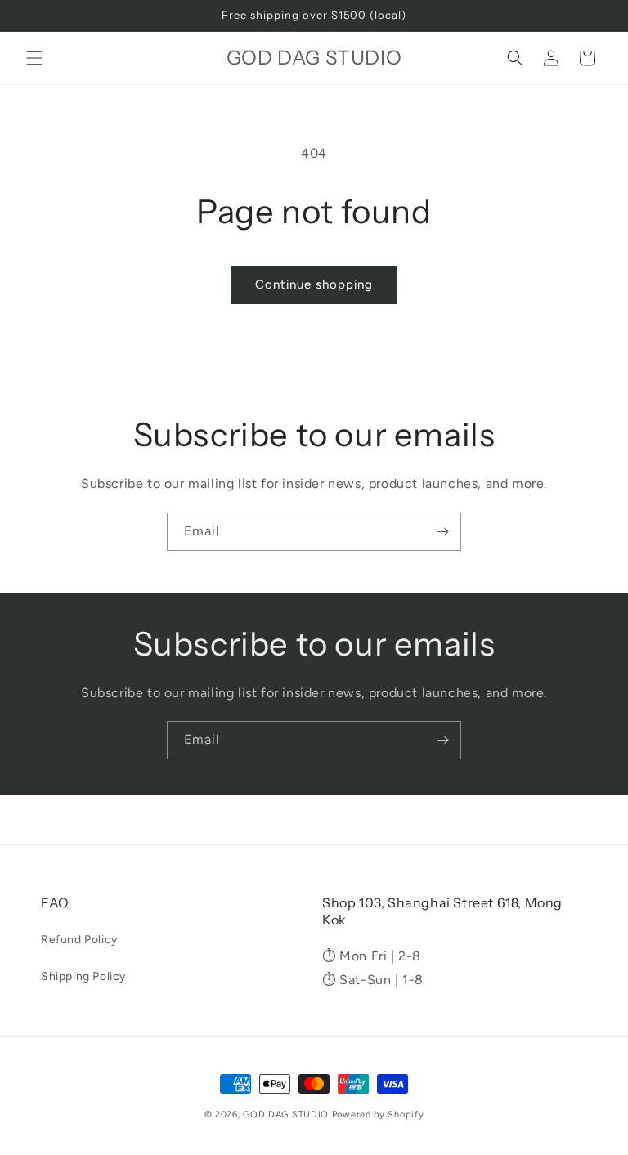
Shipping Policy (83, 976)
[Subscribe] (442, 532)
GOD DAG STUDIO (286, 1114)
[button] (34, 58)
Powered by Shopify (378, 1114)
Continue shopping (314, 284)
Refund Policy (79, 940)
